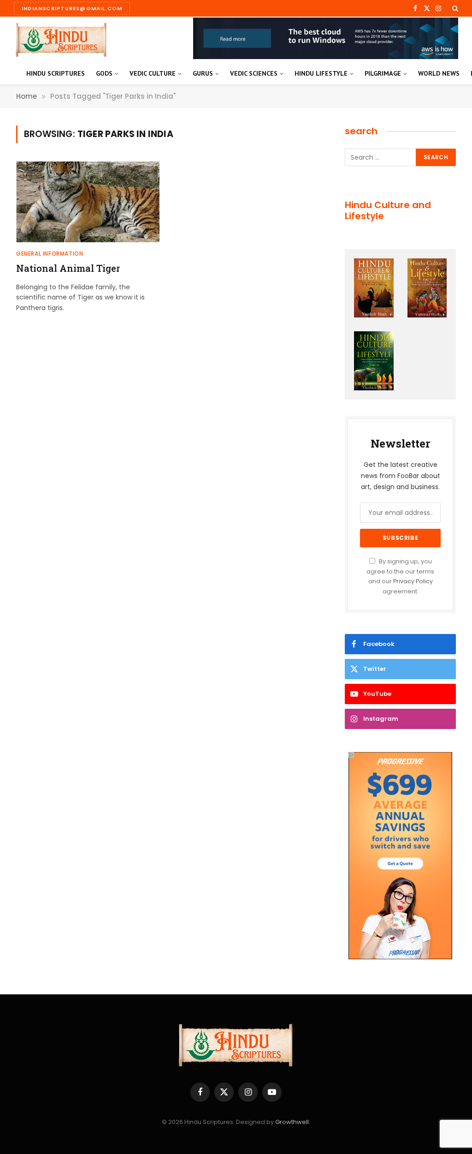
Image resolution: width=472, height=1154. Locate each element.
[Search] (454, 8)
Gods (104, 73)
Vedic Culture (153, 73)
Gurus (203, 73)
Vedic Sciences (253, 73)
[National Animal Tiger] (87, 201)
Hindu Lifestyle (321, 73)
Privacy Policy (413, 581)
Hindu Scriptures (55, 73)
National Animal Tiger (68, 268)
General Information (49, 253)
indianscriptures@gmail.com (72, 8)
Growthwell (292, 1122)
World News (439, 73)
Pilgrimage (383, 73)
